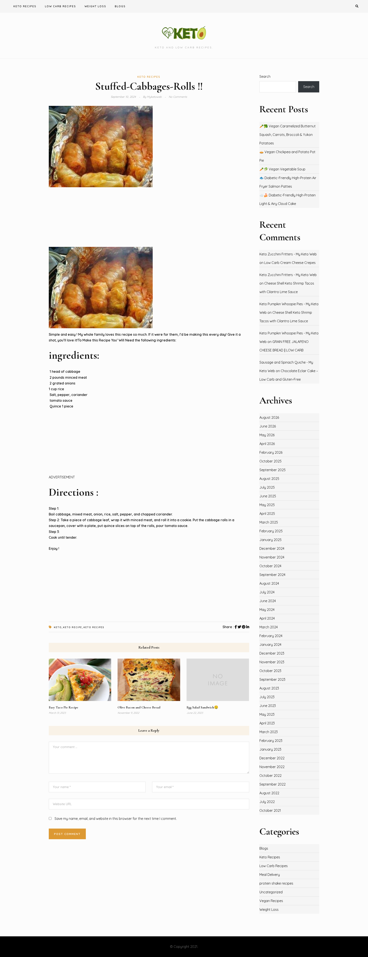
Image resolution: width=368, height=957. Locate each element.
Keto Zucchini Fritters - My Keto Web (288, 254)
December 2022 (272, 758)
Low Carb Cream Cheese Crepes (290, 262)
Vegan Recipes (271, 901)
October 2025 (270, 461)
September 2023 (272, 679)
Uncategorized (271, 892)
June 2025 (267, 496)
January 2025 (270, 540)
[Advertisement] (149, 217)
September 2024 (272, 575)
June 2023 (267, 706)
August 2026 (269, 417)
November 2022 (272, 767)
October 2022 (270, 775)
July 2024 (267, 592)
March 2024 (268, 627)
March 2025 (268, 522)
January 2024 (270, 644)
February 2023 (270, 740)
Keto (58, 627)
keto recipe (72, 627)
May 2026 (267, 435)
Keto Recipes (24, 6)
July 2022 (267, 802)
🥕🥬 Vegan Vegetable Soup (282, 169)
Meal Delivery (269, 874)
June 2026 (267, 426)
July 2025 (267, 487)
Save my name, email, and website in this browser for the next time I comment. (116, 818)
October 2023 (270, 671)
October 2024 (270, 566)
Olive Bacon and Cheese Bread (139, 707)
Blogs (120, 6)
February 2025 (271, 531)
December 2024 (271, 548)
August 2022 (269, 793)
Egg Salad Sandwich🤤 (202, 707)
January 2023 (270, 749)
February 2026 (270, 452)
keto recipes (93, 627)
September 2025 (272, 470)
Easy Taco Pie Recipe (63, 707)
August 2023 (269, 688)
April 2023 (267, 723)
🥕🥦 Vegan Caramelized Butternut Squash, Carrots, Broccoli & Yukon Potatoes (287, 134)
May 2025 (267, 505)
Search (264, 76)
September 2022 (272, 784)
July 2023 (267, 697)
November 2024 (271, 557)
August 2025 (269, 478)
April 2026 (267, 444)
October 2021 (270, 810)
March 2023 (268, 732)
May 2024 (267, 609)
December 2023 (271, 653)
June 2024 (267, 601)
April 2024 (267, 618)
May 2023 (267, 714)
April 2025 (267, 513)
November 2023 (271, 662)
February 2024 (270, 636)
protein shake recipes (276, 883)
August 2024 (269, 583)
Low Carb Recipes (60, 6)
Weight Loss (95, 6)
